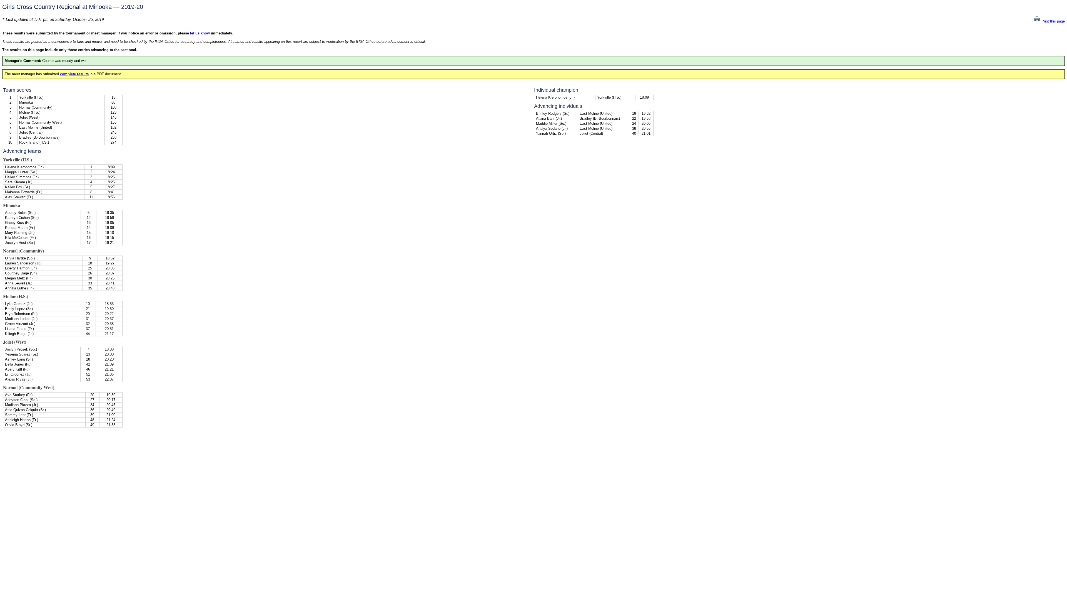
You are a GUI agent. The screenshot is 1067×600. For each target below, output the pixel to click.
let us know (200, 33)
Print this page (1052, 21)
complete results (74, 74)
